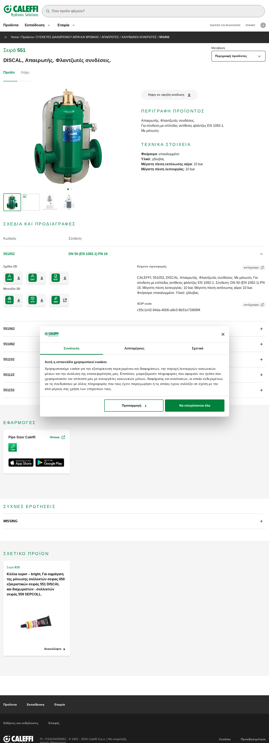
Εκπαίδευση (35, 704)
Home (15, 37)
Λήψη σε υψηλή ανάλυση (166, 94)
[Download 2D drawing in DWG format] (17, 277)
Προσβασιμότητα (253, 739)
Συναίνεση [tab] (71, 348)
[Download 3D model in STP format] (40, 300)
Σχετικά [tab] (197, 348)
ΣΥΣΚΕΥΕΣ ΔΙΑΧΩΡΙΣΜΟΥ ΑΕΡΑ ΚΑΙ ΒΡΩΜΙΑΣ (67, 37)
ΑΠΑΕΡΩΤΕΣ (110, 37)
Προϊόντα (10, 25)
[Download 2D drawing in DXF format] (40, 277)
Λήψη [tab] (25, 72)
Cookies (225, 739)
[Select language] (263, 25)
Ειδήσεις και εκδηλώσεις (225, 25)
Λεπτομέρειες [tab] (134, 348)
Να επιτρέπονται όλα (194, 405)
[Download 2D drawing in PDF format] (63, 277)
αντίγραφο (251, 267)
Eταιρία (59, 704)
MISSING (10, 521)
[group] (12, 202)
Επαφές (250, 25)
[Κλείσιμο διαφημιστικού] (223, 334)
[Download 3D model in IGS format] (17, 300)
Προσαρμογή (131, 405)
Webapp (54, 437)
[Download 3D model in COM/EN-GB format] (63, 300)
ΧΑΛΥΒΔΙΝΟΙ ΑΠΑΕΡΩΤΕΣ (139, 37)
